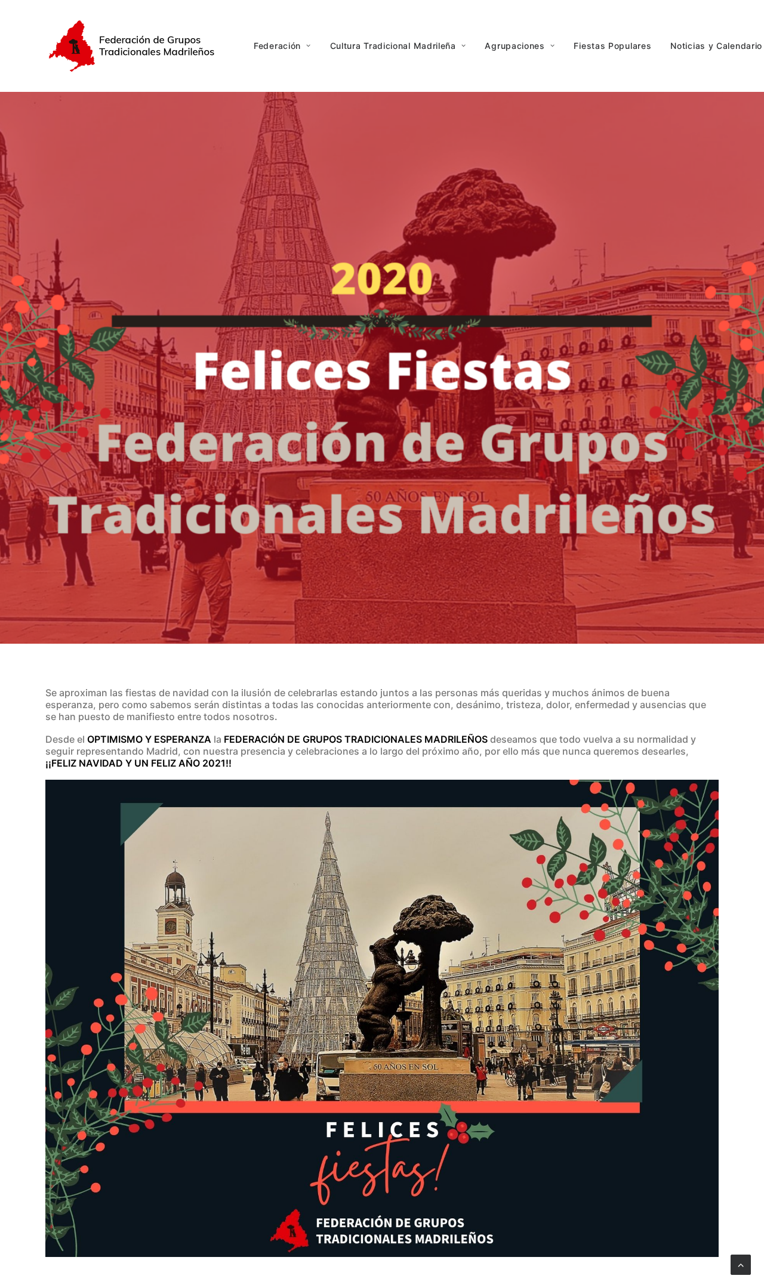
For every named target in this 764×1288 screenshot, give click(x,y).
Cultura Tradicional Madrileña (393, 46)
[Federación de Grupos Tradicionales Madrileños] (134, 46)
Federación (277, 46)
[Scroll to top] (741, 1264)
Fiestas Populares (612, 46)
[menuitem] (286, 46)
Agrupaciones (514, 46)
